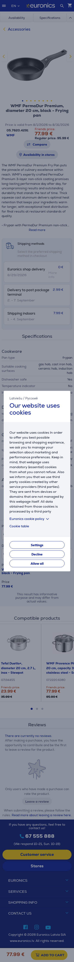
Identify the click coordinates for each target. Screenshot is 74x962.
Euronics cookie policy (26, 519)
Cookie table (19, 526)
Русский (31, 398)
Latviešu (15, 398)
